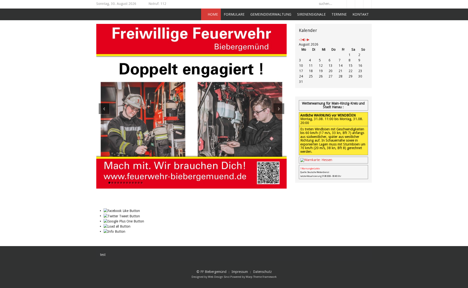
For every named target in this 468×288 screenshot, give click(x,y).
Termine (339, 14)
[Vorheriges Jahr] (300, 39)
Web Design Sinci (219, 276)
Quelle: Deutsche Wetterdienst (314, 172)
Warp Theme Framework (261, 276)
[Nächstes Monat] (308, 39)
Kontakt (360, 14)
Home (212, 14)
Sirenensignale (311, 14)
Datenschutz (262, 272)
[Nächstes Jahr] (305, 39)
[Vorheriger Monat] (303, 39)
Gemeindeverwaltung (270, 14)
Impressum (240, 272)
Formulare (234, 14)
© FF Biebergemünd (211, 272)
